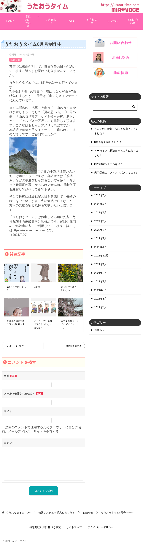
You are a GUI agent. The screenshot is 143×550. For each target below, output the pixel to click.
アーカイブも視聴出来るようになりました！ (43, 324)
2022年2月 (100, 238)
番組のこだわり (28, 21)
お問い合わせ (133, 21)
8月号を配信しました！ (108, 142)
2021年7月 (100, 281)
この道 (37, 287)
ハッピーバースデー (16, 346)
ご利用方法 (51, 21)
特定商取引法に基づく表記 (45, 527)
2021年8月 (100, 272)
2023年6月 (100, 195)
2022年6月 (100, 212)
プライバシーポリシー (101, 527)
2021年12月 (101, 255)
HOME (10, 21)
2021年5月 (100, 298)
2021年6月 (100, 290)
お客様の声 (92, 21)
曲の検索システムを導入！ (109, 164)
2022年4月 (100, 221)
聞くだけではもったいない (70, 288)
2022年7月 (100, 203)
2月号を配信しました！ (16, 288)
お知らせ (15, 59)
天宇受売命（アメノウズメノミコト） (70, 324)
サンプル (112, 21)
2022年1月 (100, 246)
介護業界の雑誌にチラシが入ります (16, 323)
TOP (18, 512)
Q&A (71, 21)
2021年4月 (100, 307)
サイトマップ (74, 527)
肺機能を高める (74, 346)
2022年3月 (100, 229)
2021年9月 (100, 264)
